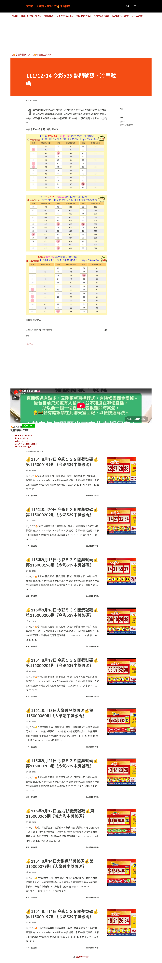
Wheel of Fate (22, 441)
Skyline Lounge (23, 446)
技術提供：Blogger (82, 957)
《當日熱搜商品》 (101, 16)
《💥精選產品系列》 (41, 54)
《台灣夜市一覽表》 (121, 16)
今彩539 (122, 122)
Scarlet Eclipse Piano (26, 443)
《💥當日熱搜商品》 (20, 54)
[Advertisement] (76, 35)
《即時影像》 (137, 16)
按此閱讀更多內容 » (92, 496)
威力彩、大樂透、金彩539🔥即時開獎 (47, 6)
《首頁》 (14, 16)
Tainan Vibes (21, 438)
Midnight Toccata (24, 435)
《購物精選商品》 (83, 16)
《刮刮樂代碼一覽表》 (31, 16)
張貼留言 (29, 344)
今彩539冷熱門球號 (126, 125)
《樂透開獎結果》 (65, 16)
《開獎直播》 (49, 16)
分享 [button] (121, 109)
